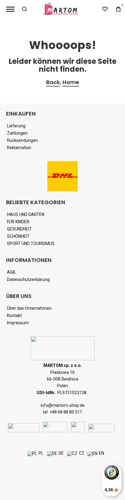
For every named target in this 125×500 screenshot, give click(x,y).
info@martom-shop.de (63, 405)
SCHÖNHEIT (18, 236)
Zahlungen (17, 133)
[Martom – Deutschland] (52, 454)
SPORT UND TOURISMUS (31, 243)
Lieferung (16, 125)
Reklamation (19, 147)
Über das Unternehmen (29, 308)
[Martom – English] (92, 454)
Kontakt (14, 315)
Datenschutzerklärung (28, 279)
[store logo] (62, 9)
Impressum (18, 322)
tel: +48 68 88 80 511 (62, 412)
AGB (11, 272)
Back (53, 82)
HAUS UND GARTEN (25, 214)
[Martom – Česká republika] (72, 454)
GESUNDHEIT (19, 229)
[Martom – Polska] (32, 454)
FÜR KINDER (18, 221)
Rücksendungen (22, 140)
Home (70, 82)
